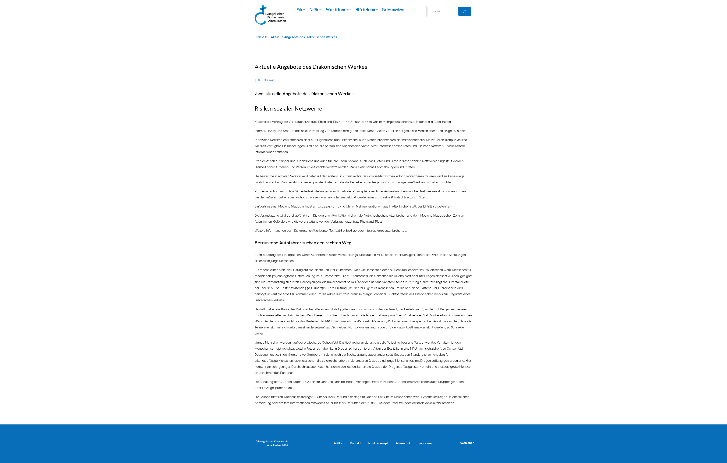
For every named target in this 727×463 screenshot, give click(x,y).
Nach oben (467, 442)
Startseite (261, 37)
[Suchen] (464, 11)
